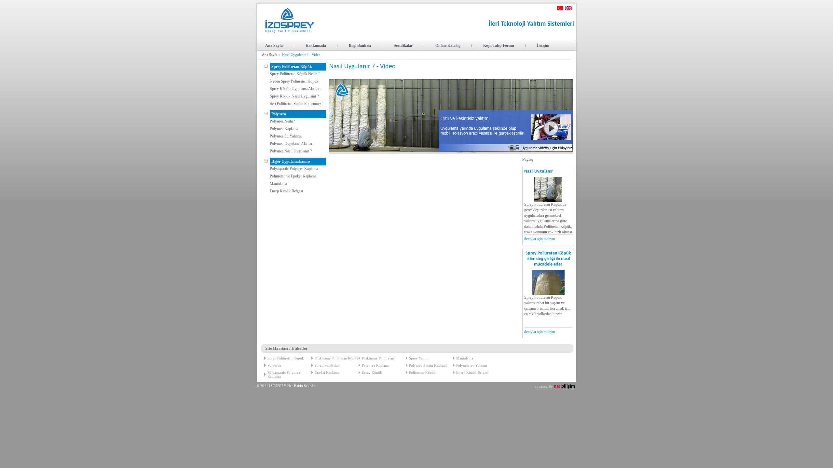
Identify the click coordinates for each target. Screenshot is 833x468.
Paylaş (527, 159)
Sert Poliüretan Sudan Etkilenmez (295, 103)
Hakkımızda (316, 45)
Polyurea (274, 365)
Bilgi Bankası (360, 45)
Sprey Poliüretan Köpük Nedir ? (295, 74)
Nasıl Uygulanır (538, 171)
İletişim (543, 45)
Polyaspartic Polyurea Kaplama (294, 168)
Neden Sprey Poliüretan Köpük (294, 81)
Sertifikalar (403, 45)
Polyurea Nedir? (282, 121)
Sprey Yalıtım (419, 358)
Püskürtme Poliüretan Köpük (336, 358)
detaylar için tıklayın (539, 239)
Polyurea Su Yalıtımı (286, 136)
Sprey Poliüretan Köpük (285, 358)
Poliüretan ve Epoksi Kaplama (293, 176)
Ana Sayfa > (271, 55)
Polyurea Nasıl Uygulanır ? (291, 151)
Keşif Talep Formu (498, 45)
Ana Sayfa (274, 45)
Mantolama (278, 183)
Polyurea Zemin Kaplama (428, 365)
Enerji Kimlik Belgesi (286, 191)
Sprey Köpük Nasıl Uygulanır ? (294, 96)
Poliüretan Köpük (422, 372)
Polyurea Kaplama (284, 128)
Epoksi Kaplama (327, 372)
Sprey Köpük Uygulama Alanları (295, 88)
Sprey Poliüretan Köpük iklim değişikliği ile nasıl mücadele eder (548, 259)
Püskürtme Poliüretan (378, 358)
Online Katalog (447, 45)
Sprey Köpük (372, 372)
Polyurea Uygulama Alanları (291, 143)
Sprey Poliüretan (327, 365)
